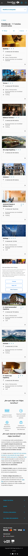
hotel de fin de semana (19, 453)
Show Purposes (14, 289)
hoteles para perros (11, 457)
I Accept (14, 281)
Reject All (14, 285)
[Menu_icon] (1, 2)
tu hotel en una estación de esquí (10, 455)
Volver (4, 20)
